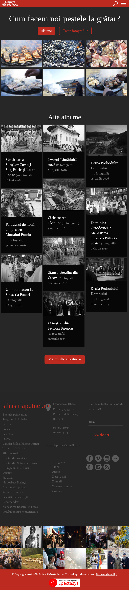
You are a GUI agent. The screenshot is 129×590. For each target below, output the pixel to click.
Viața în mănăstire (14, 448)
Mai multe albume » (64, 359)
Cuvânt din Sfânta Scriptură (20, 463)
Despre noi (59, 476)
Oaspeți (7, 473)
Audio (56, 472)
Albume (46, 31)
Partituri (8, 477)
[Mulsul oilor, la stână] (32, 558)
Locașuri (8, 429)
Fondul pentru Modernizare (20, 511)
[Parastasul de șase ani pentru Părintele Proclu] (11, 537)
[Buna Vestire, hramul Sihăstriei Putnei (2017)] (11, 558)
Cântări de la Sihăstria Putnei (21, 444)
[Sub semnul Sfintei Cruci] (75, 537)
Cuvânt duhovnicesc (15, 458)
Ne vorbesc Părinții (15, 482)
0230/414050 (61, 428)
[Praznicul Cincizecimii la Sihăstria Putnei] (53, 558)
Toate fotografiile (75, 31)
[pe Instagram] (106, 458)
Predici (7, 439)
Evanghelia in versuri (16, 468)
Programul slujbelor (15, 419)
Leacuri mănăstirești (15, 497)
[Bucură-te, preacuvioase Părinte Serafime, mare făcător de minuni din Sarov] (75, 558)
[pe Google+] (89, 467)
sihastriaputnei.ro (26, 405)
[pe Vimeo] (98, 458)
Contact (57, 491)
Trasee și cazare (62, 486)
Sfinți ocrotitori (13, 453)
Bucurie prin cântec (15, 414)
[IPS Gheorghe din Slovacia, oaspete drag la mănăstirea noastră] (32, 537)
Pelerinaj (8, 434)
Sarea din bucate (13, 492)
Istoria (7, 424)
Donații (57, 481)
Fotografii (58, 462)
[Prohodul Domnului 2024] (53, 537)
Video (56, 467)
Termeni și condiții (106, 574)
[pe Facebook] (89, 458)
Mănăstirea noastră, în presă (20, 507)
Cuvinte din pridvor (15, 487)
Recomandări (11, 502)
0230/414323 (60, 432)
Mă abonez (102, 435)
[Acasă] (9, 3)
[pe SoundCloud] (115, 458)
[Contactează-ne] (98, 467)
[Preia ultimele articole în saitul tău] (106, 467)
